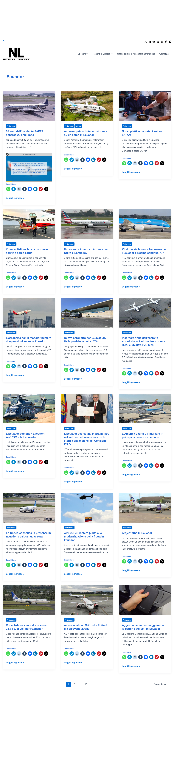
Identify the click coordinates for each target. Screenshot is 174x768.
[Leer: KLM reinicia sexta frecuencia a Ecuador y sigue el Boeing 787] (145, 224)
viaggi (78, 126)
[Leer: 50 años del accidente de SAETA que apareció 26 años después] (29, 106)
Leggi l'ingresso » (15, 198)
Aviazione (11, 126)
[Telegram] (170, 41)
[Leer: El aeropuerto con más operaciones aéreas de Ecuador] (29, 312)
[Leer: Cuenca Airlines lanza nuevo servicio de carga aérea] (29, 224)
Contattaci (164, 54)
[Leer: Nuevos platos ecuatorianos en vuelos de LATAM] (145, 106)
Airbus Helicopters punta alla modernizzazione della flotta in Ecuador (84, 536)
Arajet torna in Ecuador (137, 532)
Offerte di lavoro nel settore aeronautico (136, 54)
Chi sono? (83, 54)
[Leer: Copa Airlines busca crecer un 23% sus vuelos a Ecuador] (29, 600)
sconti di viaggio (102, 54)
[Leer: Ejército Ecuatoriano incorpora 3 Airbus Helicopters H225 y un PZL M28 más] (145, 312)
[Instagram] (158, 41)
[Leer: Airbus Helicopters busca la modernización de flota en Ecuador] (87, 507)
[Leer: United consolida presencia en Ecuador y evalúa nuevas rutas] (29, 507)
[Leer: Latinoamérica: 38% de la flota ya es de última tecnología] (87, 600)
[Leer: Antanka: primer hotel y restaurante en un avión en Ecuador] (87, 106)
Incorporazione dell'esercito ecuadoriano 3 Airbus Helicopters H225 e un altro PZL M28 (143, 341)
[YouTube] (154, 41)
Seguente (160, 684)
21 (86, 684)
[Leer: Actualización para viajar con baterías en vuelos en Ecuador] (145, 600)
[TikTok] (166, 41)
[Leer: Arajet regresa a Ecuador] (145, 507)
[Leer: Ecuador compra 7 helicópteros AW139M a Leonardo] (29, 408)
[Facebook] (149, 41)
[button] (4, 41)
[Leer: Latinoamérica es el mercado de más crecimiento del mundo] (145, 408)
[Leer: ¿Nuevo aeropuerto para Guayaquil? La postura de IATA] (87, 312)
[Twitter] (145, 41)
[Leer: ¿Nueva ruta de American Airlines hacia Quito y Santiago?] (87, 224)
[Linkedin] (162, 41)
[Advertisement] (87, 19)
